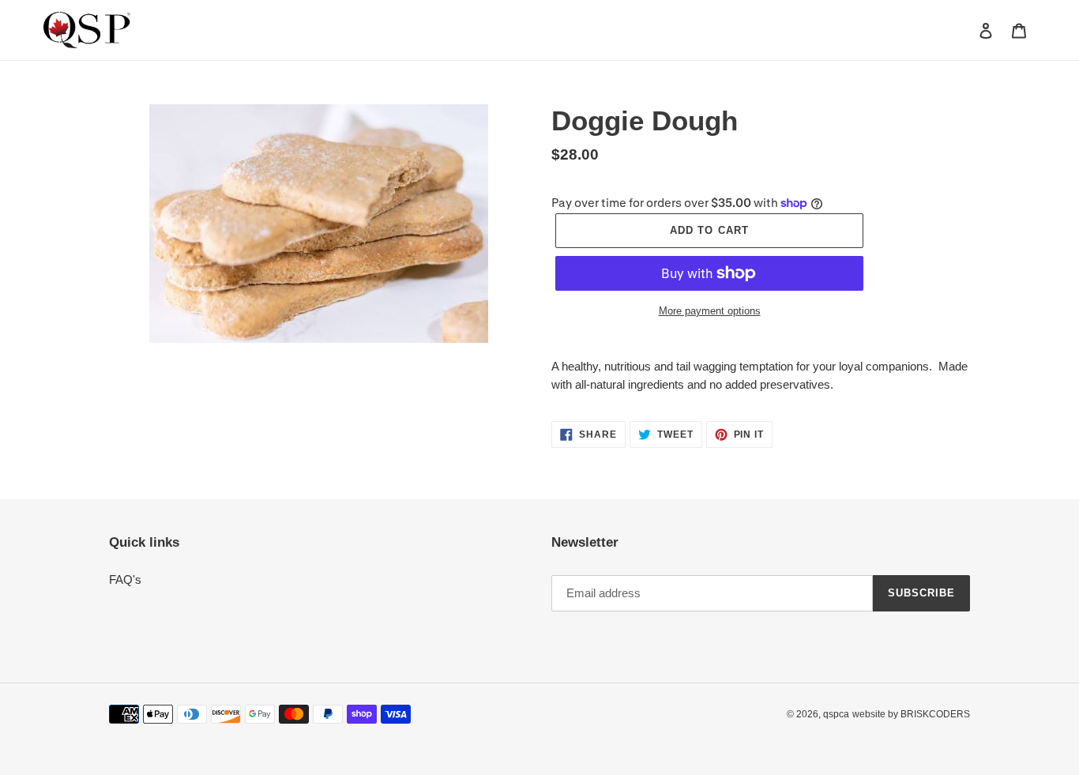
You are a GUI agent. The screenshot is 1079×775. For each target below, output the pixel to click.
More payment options (710, 311)
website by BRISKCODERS (911, 714)
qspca (836, 714)
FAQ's (125, 579)
